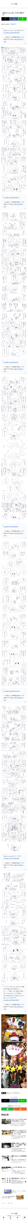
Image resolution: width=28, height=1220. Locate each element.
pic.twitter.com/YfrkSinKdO (11, 362)
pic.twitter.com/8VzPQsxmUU (12, 691)
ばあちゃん (11, 1093)
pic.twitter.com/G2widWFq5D (12, 32)
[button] (25, 595)
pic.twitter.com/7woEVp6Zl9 (11, 1000)
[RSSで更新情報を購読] (20, 1109)
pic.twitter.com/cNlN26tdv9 (11, 526)
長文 (4, 1093)
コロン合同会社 (17, 1215)
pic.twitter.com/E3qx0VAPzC (11, 197)
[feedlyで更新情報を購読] (7, 1109)
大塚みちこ (18, 1093)
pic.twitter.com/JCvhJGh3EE (11, 858)
